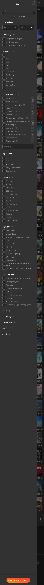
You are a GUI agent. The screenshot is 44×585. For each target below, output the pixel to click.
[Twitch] (37, 562)
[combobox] (10, 27)
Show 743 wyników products (18, 580)
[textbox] (5, 27)
